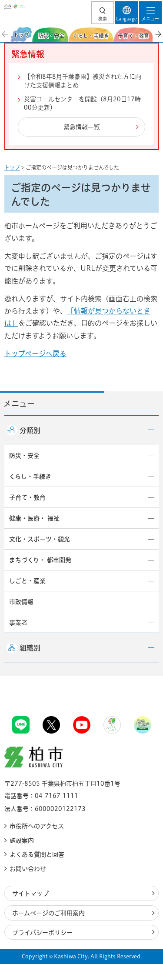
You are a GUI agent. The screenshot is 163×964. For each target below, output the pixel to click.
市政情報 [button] (21, 602)
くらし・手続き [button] (30, 477)
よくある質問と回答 (37, 854)
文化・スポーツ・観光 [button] (39, 539)
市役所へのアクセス (37, 826)
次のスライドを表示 (158, 34)
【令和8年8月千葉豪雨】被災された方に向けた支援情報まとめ (82, 80)
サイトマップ (30, 894)
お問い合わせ (28, 869)
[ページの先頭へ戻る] (136, 690)
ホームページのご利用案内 (48, 913)
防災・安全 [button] (24, 456)
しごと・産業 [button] (27, 581)
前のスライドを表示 (5, 34)
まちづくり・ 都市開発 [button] (40, 560)
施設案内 (22, 840)
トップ (12, 167)
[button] (102, 12)
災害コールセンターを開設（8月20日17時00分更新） (82, 103)
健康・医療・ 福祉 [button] (34, 518)
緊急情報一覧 (81, 127)
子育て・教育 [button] (27, 497)
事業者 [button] (18, 623)
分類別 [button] (30, 430)
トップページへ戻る (35, 353)
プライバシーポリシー (42, 933)
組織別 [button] (30, 647)
